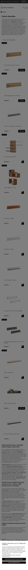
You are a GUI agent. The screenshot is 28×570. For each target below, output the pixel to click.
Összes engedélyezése (14, 562)
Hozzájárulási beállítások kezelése (14, 559)
